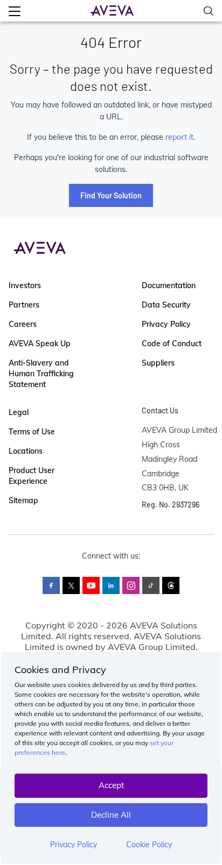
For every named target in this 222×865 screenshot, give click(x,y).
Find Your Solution (111, 195)
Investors (25, 285)
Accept (111, 785)
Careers (23, 324)
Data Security (166, 305)
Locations (26, 451)
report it (179, 137)
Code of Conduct (172, 343)
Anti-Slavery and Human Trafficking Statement (41, 373)
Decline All (111, 815)
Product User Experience (31, 476)
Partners (24, 305)
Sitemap (23, 500)
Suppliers (158, 363)
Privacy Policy (73, 844)
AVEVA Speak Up (40, 343)
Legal (19, 412)
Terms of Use (32, 432)
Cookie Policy (149, 844)
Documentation (169, 285)
